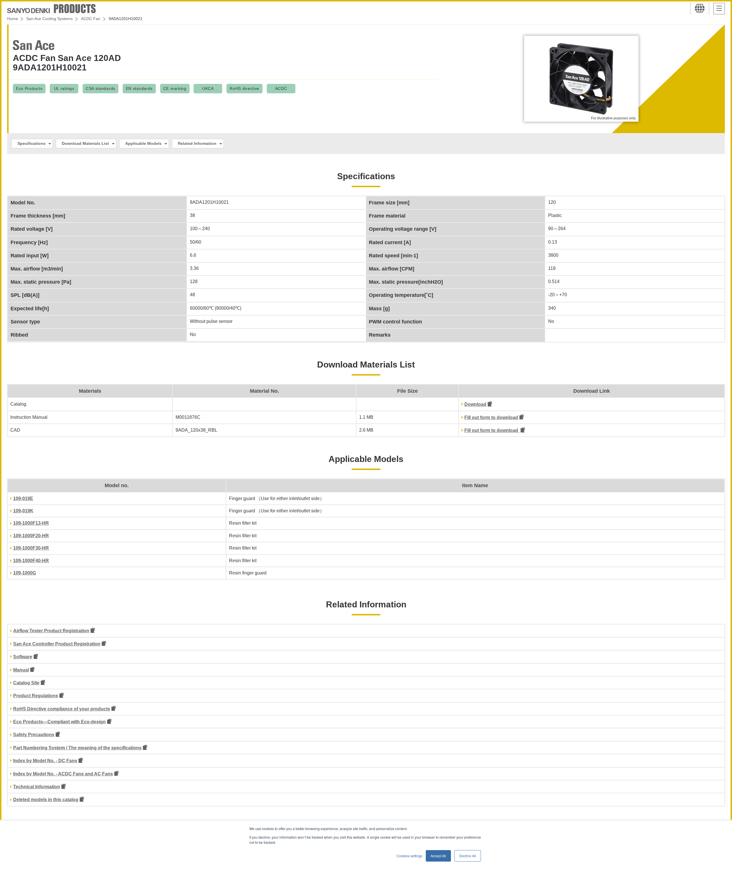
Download (475, 404)
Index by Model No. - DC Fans (45, 760)
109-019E (23, 498)
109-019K (23, 510)
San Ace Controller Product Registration (56, 643)
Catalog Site (26, 682)
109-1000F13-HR (31, 523)
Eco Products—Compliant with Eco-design (59, 721)
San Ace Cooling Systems (49, 18)
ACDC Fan (90, 18)
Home (12, 18)
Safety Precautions (33, 734)
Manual (21, 669)
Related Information (197, 143)
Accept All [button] (438, 855)
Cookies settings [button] (409, 855)
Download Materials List (85, 143)
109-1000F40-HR (31, 560)
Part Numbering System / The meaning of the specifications (77, 747)
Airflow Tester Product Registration (51, 630)
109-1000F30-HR (31, 548)
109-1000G (24, 572)
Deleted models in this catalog (45, 799)
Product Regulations (35, 695)
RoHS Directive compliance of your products (61, 708)
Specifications (31, 143)
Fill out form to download (491, 417)
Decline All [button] (467, 855)
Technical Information (36, 786)
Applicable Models (143, 143)
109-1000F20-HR (31, 535)
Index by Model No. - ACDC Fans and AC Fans (63, 773)
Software (22, 656)
